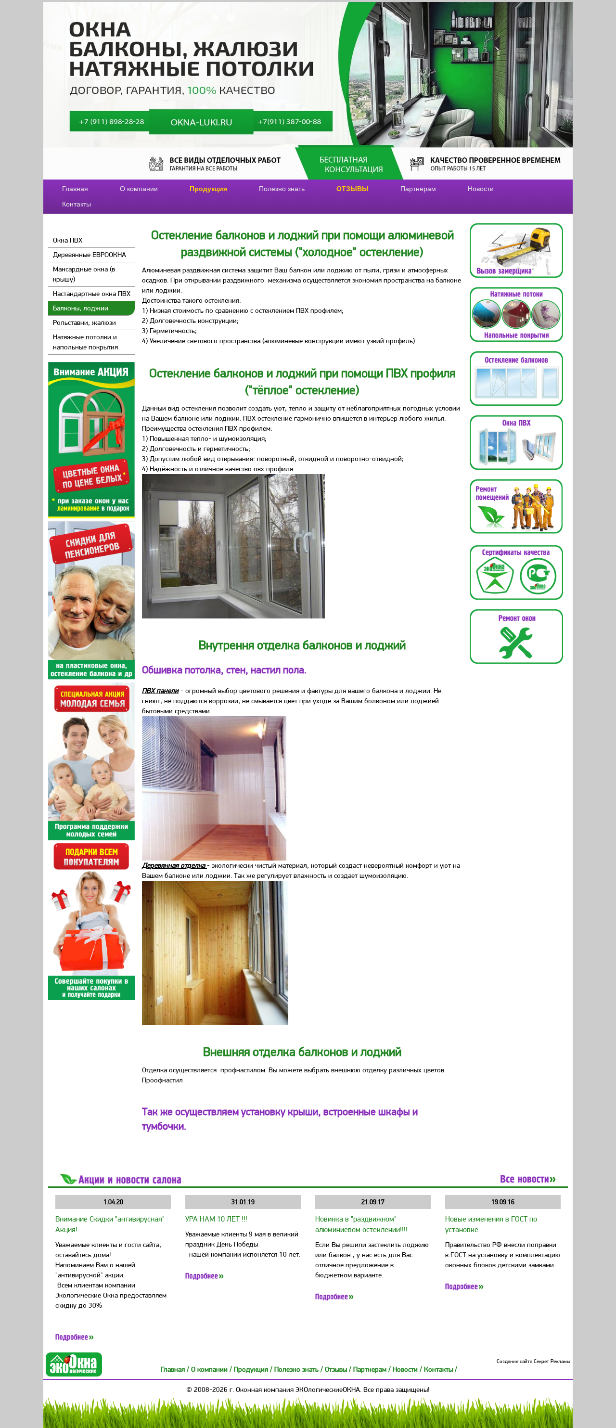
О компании (139, 189)
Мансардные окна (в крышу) (84, 274)
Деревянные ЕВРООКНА (89, 254)
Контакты (76, 204)
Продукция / (254, 1369)
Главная (75, 189)
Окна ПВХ (67, 240)
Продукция (208, 189)
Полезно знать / (299, 1369)
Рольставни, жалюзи (84, 322)
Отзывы (352, 189)
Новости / (408, 1369)
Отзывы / (339, 1369)
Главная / (176, 1369)
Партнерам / (373, 1369)
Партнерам (418, 189)
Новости (481, 189)
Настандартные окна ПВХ (91, 293)
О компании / (212, 1369)
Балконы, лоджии (80, 308)
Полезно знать (282, 189)
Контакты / (440, 1369)
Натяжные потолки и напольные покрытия (85, 342)
